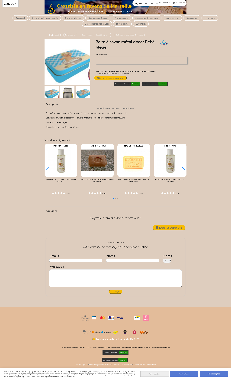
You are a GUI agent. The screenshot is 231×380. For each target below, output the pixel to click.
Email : (54, 256)
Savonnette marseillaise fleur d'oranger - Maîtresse (134, 180)
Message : (57, 266)
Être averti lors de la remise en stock (111, 78)
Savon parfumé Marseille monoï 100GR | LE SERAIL (97, 180)
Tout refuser (184, 374)
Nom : (111, 256)
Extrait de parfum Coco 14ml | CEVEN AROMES (61, 180)
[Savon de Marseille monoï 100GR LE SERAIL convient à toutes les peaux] (97, 160)
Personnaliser (154, 374)
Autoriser (135, 84)
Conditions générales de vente (100, 365)
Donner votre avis (170, 227)
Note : (167, 256)
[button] (113, 198)
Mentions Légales (81, 365)
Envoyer (116, 292)
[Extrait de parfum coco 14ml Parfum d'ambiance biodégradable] (61, 160)
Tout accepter (214, 374)
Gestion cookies (139, 365)
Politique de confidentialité (122, 365)
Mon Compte (151, 365)
